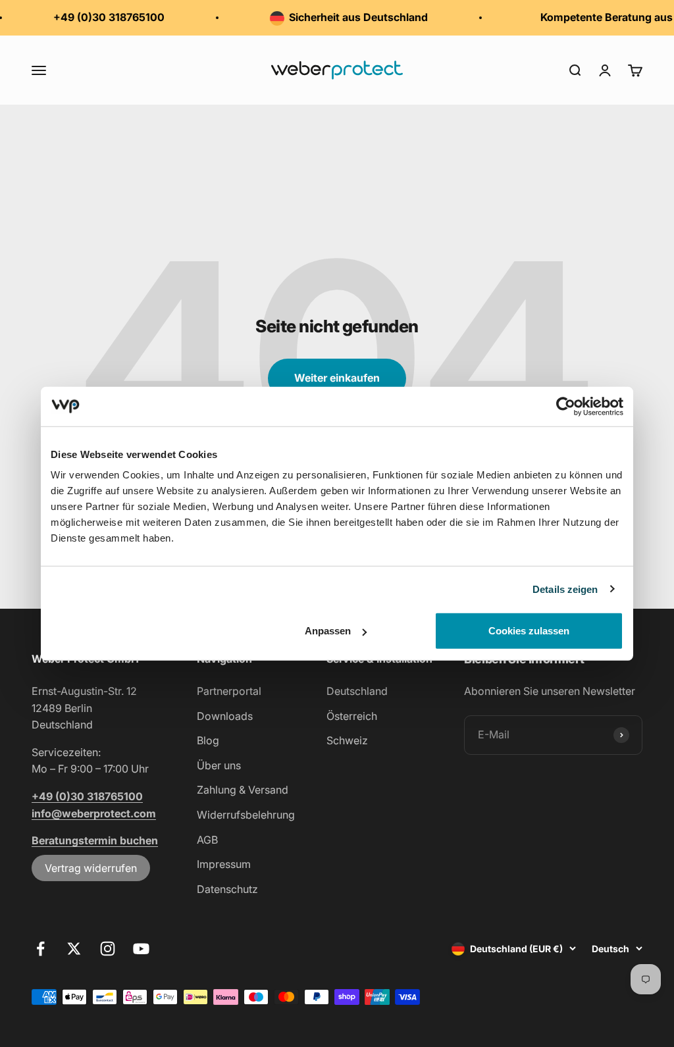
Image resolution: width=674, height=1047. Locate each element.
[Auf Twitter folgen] (74, 949)
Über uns (219, 765)
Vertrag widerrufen (91, 868)
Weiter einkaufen (337, 377)
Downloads (225, 716)
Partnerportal (229, 691)
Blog (208, 740)
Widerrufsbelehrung (246, 814)
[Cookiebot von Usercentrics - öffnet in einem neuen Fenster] (565, 406)
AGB (207, 839)
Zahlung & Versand (242, 789)
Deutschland (357, 691)
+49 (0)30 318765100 (102, 17)
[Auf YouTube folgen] (141, 949)
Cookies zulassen (528, 630)
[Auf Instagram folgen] (108, 949)
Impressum (224, 864)
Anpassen (328, 630)
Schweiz (347, 740)
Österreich (351, 716)
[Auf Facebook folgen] (40, 949)
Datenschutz (227, 889)
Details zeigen (565, 588)
